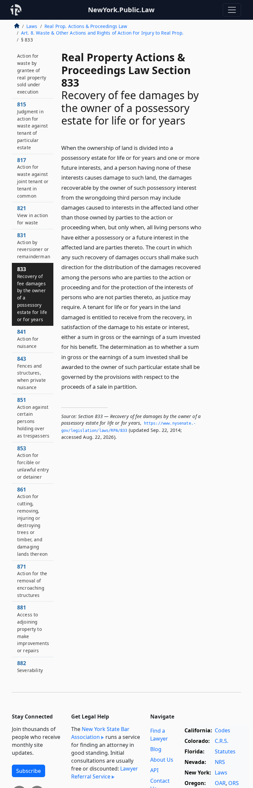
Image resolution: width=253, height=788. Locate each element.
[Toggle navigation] (232, 9)
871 (32, 580)
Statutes (225, 751)
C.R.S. (221, 741)
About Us (161, 759)
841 (28, 338)
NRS (220, 762)
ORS (233, 783)
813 (31, 70)
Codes (222, 730)
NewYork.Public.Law (121, 9)
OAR (220, 783)
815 (32, 126)
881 (33, 629)
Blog (155, 749)
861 (32, 521)
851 (33, 417)
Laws (32, 26)
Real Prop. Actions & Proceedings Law (85, 26)
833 (32, 294)
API (154, 770)
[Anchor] (141, 386)
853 (33, 462)
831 (33, 246)
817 (32, 177)
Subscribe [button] (28, 770)
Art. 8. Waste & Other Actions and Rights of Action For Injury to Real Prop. (102, 33)
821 (32, 215)
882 (30, 666)
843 (31, 372)
